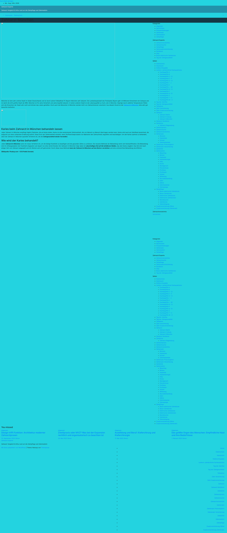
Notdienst (159, 51)
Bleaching (163, 153)
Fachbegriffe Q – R (166, 93)
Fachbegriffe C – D (166, 76)
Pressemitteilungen (162, 30)
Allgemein (159, 26)
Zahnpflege (160, 37)
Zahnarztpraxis (161, 127)
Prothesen (163, 172)
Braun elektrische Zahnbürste (166, 55)
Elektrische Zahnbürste (167, 195)
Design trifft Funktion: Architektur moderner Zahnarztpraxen (23, 433)
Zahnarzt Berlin (165, 115)
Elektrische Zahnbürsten (168, 198)
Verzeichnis (156, 214)
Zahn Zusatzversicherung (164, 110)
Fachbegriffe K (165, 85)
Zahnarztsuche (161, 45)
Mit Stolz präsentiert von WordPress (13, 447)
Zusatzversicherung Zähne (165, 206)
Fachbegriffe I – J (165, 83)
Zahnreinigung (164, 204)
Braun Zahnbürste (166, 193)
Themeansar (45, 447)
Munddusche (164, 200)
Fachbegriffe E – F (166, 78)
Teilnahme (159, 106)
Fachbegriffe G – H (166, 81)
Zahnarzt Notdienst (162, 121)
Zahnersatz (160, 32)
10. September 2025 (8, 438)
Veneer (162, 174)
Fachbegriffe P (165, 91)
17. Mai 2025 (119, 438)
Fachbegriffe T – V (166, 98)
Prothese (163, 170)
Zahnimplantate (165, 142)
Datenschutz (18, 15)
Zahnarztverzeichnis (163, 43)
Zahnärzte (159, 123)
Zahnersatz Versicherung (164, 146)
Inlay (157, 53)
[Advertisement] (166, 226)
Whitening (163, 176)
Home (222, 448)
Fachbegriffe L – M (166, 87)
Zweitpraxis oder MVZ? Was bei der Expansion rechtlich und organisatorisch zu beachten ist (81, 433)
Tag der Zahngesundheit (164, 58)
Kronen (162, 140)
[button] (3, 15)
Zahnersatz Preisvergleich (165, 144)
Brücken (162, 136)
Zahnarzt (159, 112)
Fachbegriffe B (165, 74)
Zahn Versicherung (162, 108)
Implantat (163, 157)
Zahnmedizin (160, 35)
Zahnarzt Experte (7, 7)
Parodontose (164, 168)
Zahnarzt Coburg (165, 117)
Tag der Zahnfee (161, 102)
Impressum (9, 15)
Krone (162, 164)
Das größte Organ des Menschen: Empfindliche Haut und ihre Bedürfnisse (198, 433)
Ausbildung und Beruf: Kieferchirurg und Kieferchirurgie (135, 433)
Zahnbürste (163, 202)
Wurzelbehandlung (166, 178)
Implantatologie (165, 159)
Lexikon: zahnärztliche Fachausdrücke (169, 70)
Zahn (161, 181)
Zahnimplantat (164, 185)
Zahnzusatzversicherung (164, 49)
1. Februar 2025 (177, 438)
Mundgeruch (164, 166)
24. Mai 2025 (62, 438)
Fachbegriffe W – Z (166, 100)
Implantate (163, 138)
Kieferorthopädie (162, 68)
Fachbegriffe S (165, 95)
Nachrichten (160, 28)
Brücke (162, 155)
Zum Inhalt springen (6, 1)
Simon (17, 438)
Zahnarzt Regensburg (167, 125)
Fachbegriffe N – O (166, 89)
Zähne (162, 183)
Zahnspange (164, 187)
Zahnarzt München (166, 119)
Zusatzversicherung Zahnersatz (166, 208)
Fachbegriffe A (165, 72)
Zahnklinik (159, 149)
